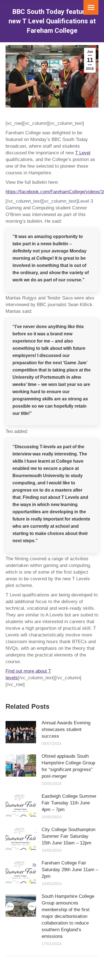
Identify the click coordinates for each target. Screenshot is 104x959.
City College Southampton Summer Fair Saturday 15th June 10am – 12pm (68, 836)
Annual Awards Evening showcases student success (66, 729)
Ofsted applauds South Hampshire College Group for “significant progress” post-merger (68, 766)
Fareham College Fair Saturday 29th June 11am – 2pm (70, 869)
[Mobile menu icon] (90, 7)
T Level (82, 152)
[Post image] (21, 732)
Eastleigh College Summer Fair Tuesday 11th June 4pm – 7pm (69, 803)
